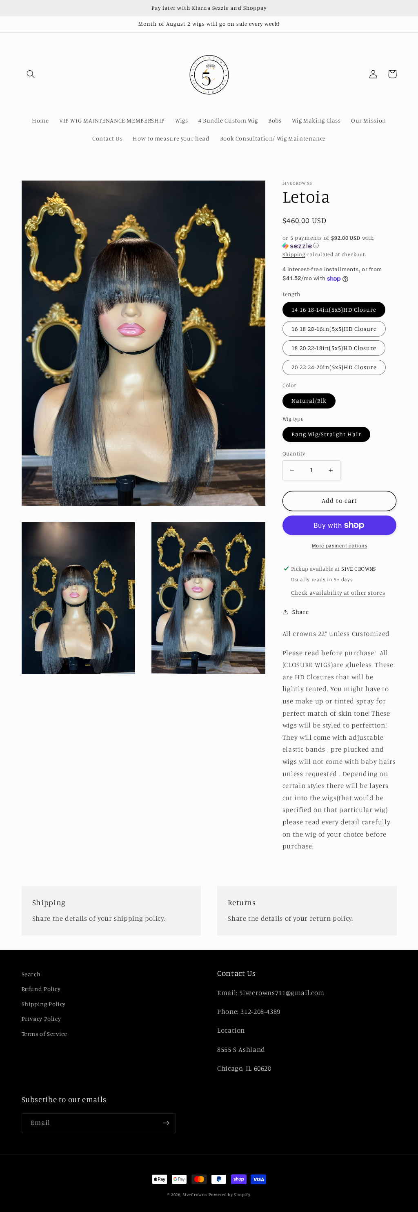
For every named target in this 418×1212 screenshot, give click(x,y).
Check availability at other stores (338, 592)
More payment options (339, 545)
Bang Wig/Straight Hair (326, 434)
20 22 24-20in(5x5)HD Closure (334, 367)
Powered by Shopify (229, 1194)
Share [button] (300, 611)
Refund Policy (41, 988)
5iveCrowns (194, 1194)
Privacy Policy (41, 1018)
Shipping (293, 254)
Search (31, 974)
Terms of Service (44, 1033)
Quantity (293, 453)
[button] (31, 74)
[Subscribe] (165, 1123)
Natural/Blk (309, 400)
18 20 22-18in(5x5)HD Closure (333, 347)
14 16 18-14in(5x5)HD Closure (333, 309)
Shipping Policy (44, 1003)
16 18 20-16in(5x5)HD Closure (334, 328)
